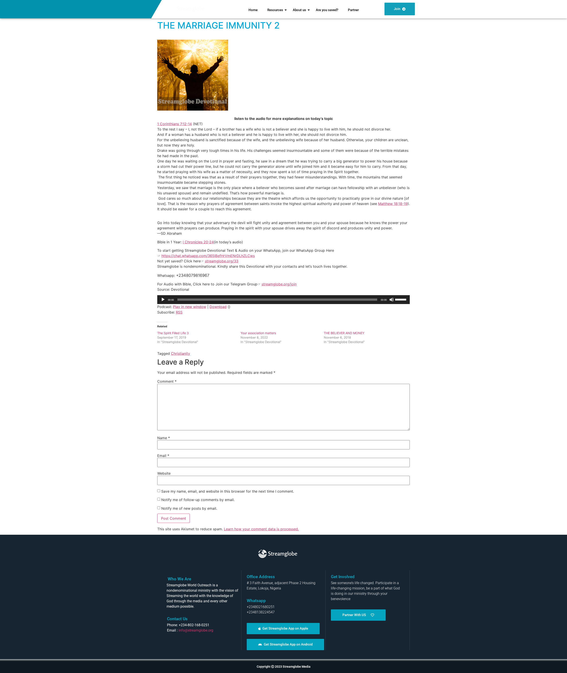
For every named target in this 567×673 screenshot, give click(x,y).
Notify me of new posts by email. (189, 508)
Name (163, 438)
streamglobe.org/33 (221, 261)
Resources (275, 10)
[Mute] (391, 299)
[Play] (163, 299)
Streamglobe (191, 8)
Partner (353, 10)
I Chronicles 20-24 (198, 242)
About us (299, 10)
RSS (179, 312)
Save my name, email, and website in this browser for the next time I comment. (227, 491)
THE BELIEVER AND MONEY (344, 333)
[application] (283, 299)
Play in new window (189, 306)
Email (163, 455)
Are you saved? (327, 10)
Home (253, 10)
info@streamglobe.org (196, 630)
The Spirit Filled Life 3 (173, 333)
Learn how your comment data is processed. (261, 529)
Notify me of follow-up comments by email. (198, 499)
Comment (167, 381)
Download (218, 306)
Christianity (180, 353)
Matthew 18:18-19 (393, 203)
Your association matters (258, 333)
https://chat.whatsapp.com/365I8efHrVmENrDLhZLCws (208, 256)
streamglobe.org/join (279, 284)
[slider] (401, 299)
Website (164, 473)
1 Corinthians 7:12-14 (174, 124)
